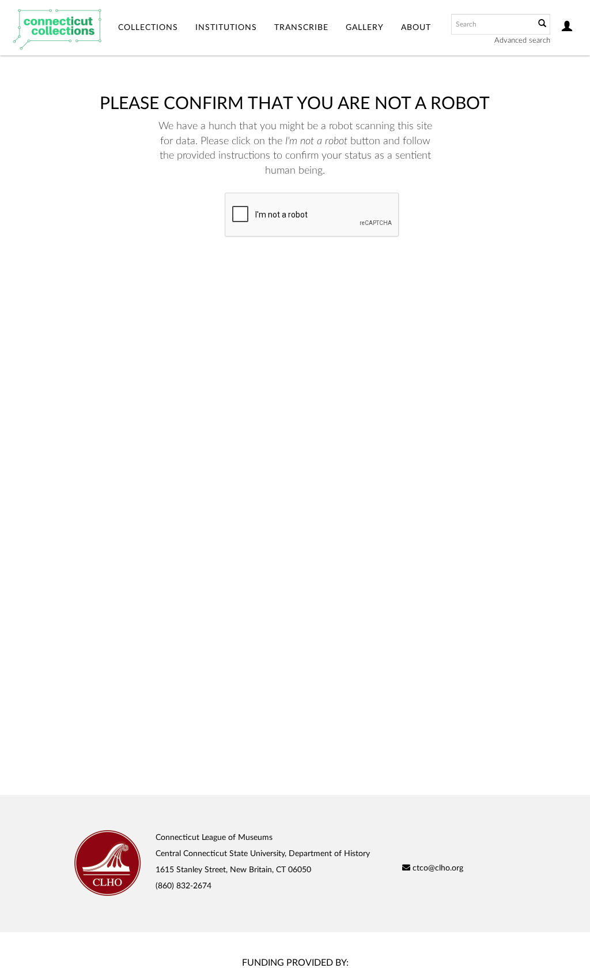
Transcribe (301, 28)
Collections (148, 28)
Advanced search (522, 40)
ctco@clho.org (436, 868)
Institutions (226, 28)
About (416, 28)
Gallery (365, 28)
